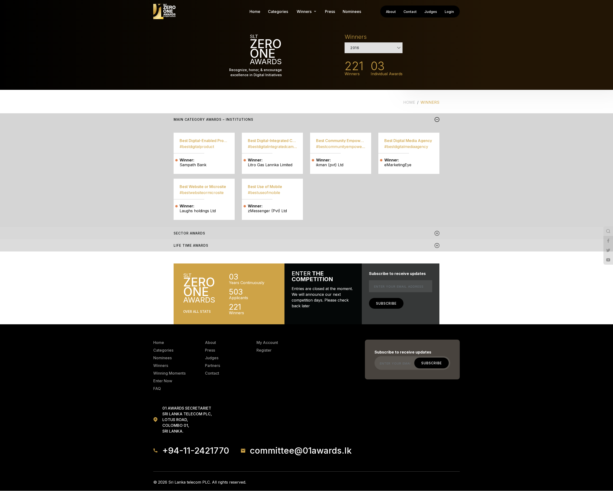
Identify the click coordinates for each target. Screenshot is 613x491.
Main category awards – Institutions (213, 119)
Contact (410, 12)
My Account (267, 342)
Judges (430, 12)
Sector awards (189, 233)
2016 (354, 48)
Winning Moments (169, 373)
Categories (278, 11)
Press (330, 11)
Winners (160, 365)
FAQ (157, 388)
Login (449, 12)
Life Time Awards (191, 245)
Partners (212, 365)
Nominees (352, 11)
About (391, 12)
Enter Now (162, 380)
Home (255, 11)
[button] (304, 11)
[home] (164, 11)
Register (264, 350)
